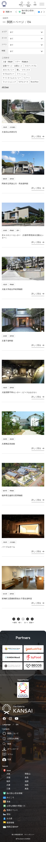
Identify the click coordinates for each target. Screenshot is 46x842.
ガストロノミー (8, 70)
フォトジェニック (9, 82)
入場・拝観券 (8, 62)
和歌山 (27, 774)
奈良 (27, 777)
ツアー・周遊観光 (21, 62)
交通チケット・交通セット (13, 66)
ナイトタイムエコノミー (12, 78)
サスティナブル (31, 66)
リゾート (26, 78)
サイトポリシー (29, 834)
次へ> (26, 622)
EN (17, 724)
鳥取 (27, 788)
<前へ (20, 622)
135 (28, 619)
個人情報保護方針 (17, 834)
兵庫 (8, 785)
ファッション (22, 74)
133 (18, 619)
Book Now (35, 82)
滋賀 (27, 781)
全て (11, 32)
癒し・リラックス (23, 70)
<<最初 (14, 622)
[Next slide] (44, 12)
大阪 (8, 774)
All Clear (5, 87)
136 (32, 619)
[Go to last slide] (16, 12)
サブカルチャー (8, 74)
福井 (8, 781)
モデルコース (23, 82)
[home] (9, 4)
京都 (8, 777)
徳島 (27, 785)
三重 (8, 788)
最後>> (31, 622)
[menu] (42, 4)
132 (14, 619)
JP (13, 724)
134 (23, 619)
